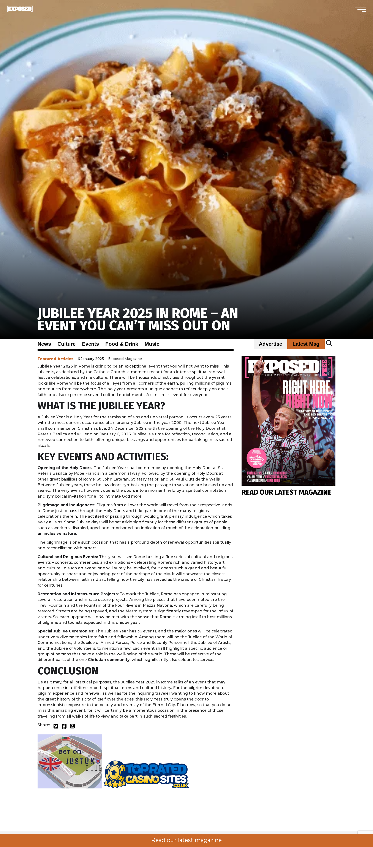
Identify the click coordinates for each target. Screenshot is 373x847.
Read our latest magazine (186, 840)
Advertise (270, 344)
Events (90, 344)
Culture (66, 344)
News (44, 344)
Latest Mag (305, 344)
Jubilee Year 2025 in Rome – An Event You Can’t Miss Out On (138, 319)
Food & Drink (121, 344)
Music (152, 344)
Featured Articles (55, 359)
